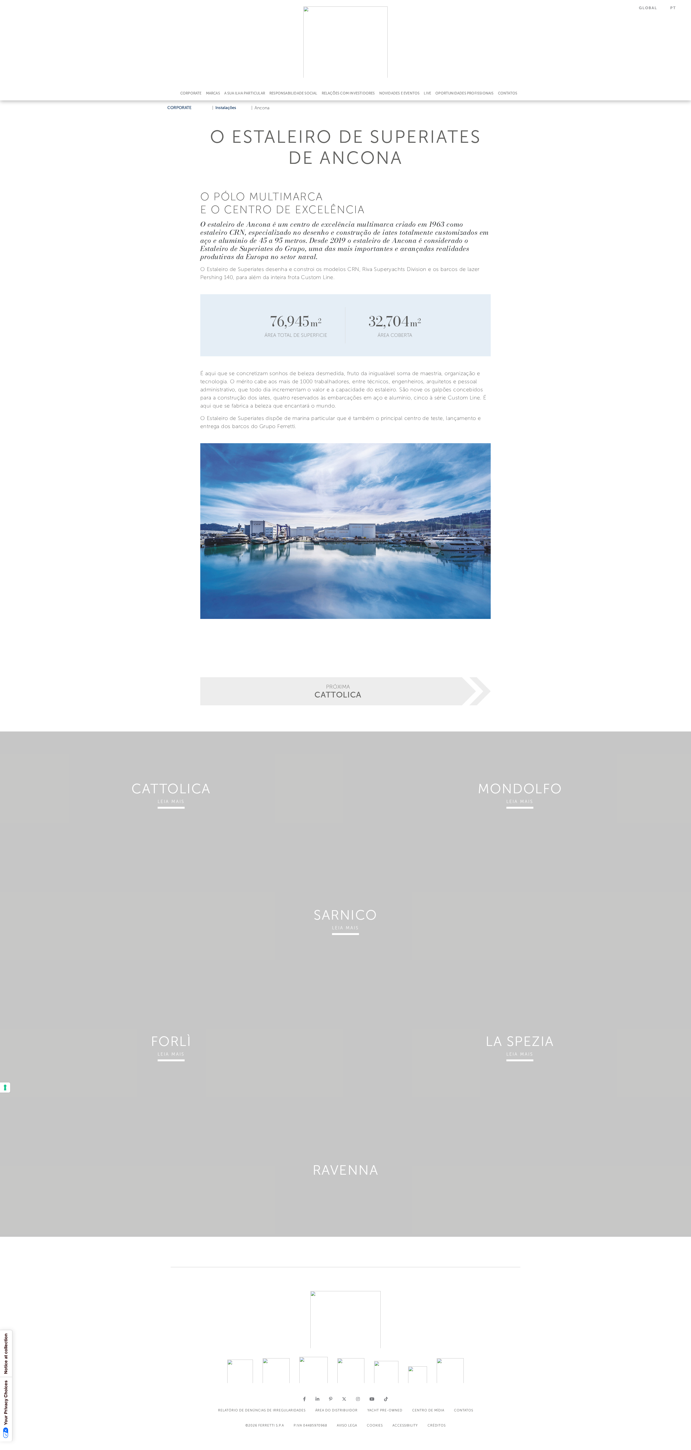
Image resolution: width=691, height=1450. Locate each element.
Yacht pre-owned (384, 1410)
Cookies (375, 1425)
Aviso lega (347, 1425)
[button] (651, 8)
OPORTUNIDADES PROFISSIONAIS (464, 93)
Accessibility (405, 1425)
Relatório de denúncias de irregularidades (262, 1410)
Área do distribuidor (336, 1410)
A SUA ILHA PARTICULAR (244, 93)
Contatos (507, 93)
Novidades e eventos (399, 93)
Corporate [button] (179, 107)
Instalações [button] (225, 107)
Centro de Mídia (428, 1410)
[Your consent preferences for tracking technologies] (5, 1087)
